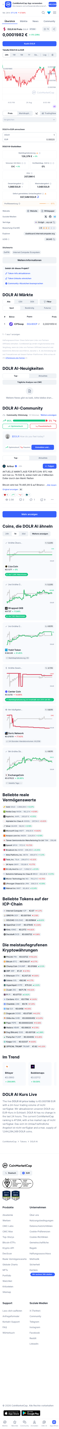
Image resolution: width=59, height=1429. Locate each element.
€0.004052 (24, 1055)
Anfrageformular (11, 1334)
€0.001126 (24, 1050)
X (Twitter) (35, 1329)
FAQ (5, 1345)
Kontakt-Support (11, 1340)
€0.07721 (18, 1013)
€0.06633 (22, 1046)
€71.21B (14, 13)
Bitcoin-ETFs (9, 1261)
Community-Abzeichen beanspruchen (25, 302)
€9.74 (20, 1022)
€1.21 (18, 989)
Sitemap (7, 1310)
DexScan (7, 1272)
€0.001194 (22, 934)
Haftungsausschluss (40, 1272)
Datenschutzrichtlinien (41, 1244)
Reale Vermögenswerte (15, 1277)
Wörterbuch (9, 1351)
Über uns (34, 1233)
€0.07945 (23, 943)
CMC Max (8, 1250)
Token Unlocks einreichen (19, 297)
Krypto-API (8, 1266)
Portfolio (7, 1294)
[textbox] (33, 457)
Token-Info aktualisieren (19, 292)
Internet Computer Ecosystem (26, 270)
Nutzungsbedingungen (41, 1239)
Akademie (8, 1233)
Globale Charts (10, 1283)
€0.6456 (18, 1027)
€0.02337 (21, 1060)
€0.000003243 (23, 1041)
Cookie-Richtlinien (39, 1255)
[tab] (37, 113)
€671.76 (20, 1008)
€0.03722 (21, 975)
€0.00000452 (24, 1036)
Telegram (34, 1340)
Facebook (35, 1351)
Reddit (33, 1356)
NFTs (5, 1288)
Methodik (34, 1277)
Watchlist (7, 1299)
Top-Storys (8, 1255)
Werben (7, 1239)
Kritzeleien (8, 1305)
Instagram (35, 1345)
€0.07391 (23, 1032)
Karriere (34, 1288)
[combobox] (29, 119)
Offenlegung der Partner (15, 376)
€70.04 (23, 1003)
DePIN (6, 270)
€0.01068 (25, 984)
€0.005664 (25, 938)
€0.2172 (20, 948)
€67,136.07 (21, 980)
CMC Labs (8, 1244)
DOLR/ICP (32, 342)
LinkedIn (34, 1362)
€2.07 (24, 929)
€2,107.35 (22, 994)
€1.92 (25, 1065)
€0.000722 (23, 953)
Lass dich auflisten (12, 1329)
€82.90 (20, 999)
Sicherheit (35, 1283)
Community (35, 1334)
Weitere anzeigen (48, 433)
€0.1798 (21, 1017)
